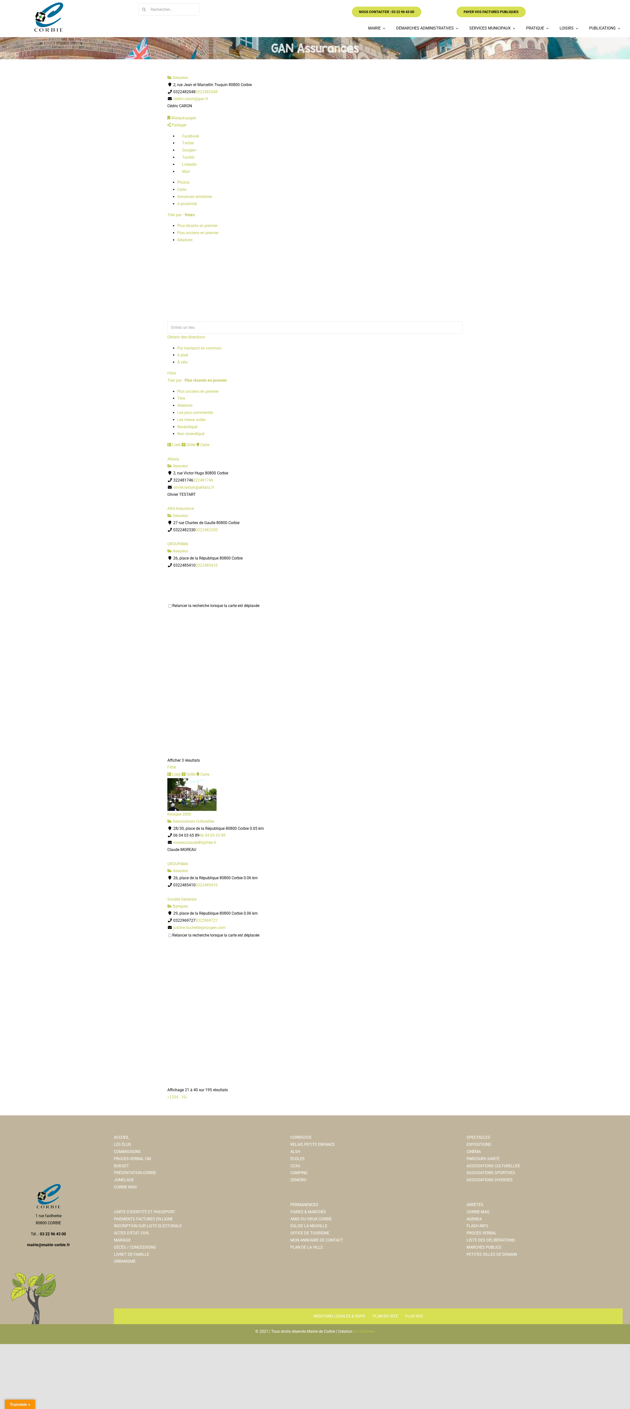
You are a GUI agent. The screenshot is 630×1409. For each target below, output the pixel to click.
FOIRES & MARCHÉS (308, 1212)
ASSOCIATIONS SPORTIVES (491, 1172)
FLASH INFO (477, 1226)
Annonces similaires (194, 196)
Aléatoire (184, 240)
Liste (176, 444)
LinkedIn (189, 164)
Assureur (180, 77)
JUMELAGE (124, 1180)
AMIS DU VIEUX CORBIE (311, 1219)
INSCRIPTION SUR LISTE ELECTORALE (148, 1226)
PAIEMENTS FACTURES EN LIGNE (143, 1219)
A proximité (187, 203)
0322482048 (206, 92)
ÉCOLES (297, 1158)
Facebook (190, 136)
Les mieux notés (191, 419)
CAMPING (299, 1172)
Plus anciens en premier (198, 232)
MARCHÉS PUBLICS (484, 1247)
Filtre (171, 373)
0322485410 (206, 565)
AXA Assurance (180, 508)
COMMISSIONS (127, 1151)
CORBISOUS (301, 1137)
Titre (181, 398)
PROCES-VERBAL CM (132, 1158)
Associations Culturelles (193, 821)
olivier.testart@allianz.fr (193, 487)
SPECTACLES (478, 1137)
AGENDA (474, 1219)
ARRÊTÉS (475, 1204)
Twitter (187, 143)
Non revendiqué (190, 433)
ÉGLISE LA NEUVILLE (308, 1226)
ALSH (295, 1151)
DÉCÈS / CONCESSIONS (135, 1247)
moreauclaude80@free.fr (194, 842)
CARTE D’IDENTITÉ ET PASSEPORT (144, 1212)
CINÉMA (474, 1151)
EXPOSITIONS (479, 1144)
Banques (180, 906)
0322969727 (206, 920)
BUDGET (121, 1166)
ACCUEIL (121, 1137)
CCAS (295, 1166)
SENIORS (298, 1180)
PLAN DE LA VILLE (306, 1247)
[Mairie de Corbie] (48, 4)
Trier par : (181, 214)
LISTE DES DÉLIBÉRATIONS (491, 1240)
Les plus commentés (195, 412)
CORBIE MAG (125, 1187)
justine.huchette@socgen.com (199, 927)
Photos (183, 182)
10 (183, 1097)
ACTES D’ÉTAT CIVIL (132, 1233)
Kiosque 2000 (179, 814)
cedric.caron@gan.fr (190, 98)
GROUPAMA (177, 544)
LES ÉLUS (122, 1144)
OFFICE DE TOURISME (309, 1233)
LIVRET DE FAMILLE (131, 1254)
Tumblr (187, 157)
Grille (190, 444)
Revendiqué (187, 426)
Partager (179, 125)
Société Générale (181, 899)
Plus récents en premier (197, 225)
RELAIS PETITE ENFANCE (312, 1144)
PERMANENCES (304, 1204)
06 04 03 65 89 (212, 835)
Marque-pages (183, 118)
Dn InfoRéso (364, 1331)
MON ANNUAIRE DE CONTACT (316, 1240)
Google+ (189, 150)
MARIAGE (122, 1240)
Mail (185, 171)
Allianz (173, 459)
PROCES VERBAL (482, 1233)
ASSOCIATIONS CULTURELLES (493, 1166)
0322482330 (206, 530)
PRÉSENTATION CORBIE (135, 1172)
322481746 (203, 480)
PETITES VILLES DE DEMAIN (492, 1254)
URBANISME (125, 1261)
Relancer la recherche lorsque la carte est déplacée (215, 605)
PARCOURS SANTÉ (483, 1158)
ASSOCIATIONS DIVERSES (490, 1180)
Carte (181, 189)
